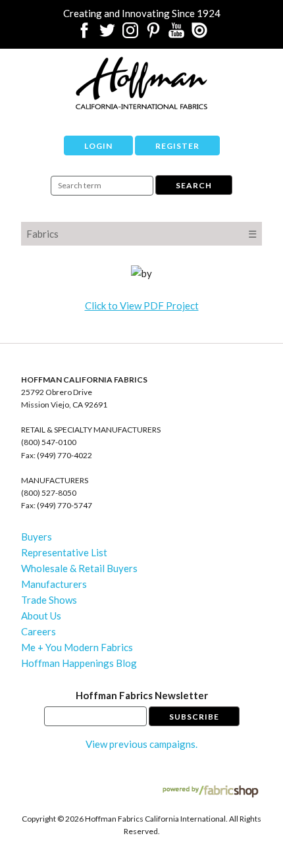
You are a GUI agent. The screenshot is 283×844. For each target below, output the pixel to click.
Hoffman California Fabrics (141, 83)
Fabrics (42, 234)
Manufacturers (54, 584)
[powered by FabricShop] (210, 791)
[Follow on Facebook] (84, 34)
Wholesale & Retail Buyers (79, 568)
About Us (41, 615)
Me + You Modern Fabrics (77, 647)
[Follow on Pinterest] (153, 34)
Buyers (36, 536)
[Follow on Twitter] (107, 34)
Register (177, 146)
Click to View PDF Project (142, 305)
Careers (38, 631)
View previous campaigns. (141, 744)
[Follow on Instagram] (130, 34)
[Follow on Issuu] (199, 34)
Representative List (64, 552)
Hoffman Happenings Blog (79, 663)
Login (98, 146)
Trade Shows (49, 600)
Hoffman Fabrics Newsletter (142, 695)
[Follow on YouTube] (176, 34)
